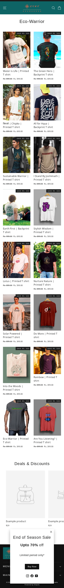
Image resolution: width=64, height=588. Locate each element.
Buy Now (32, 566)
